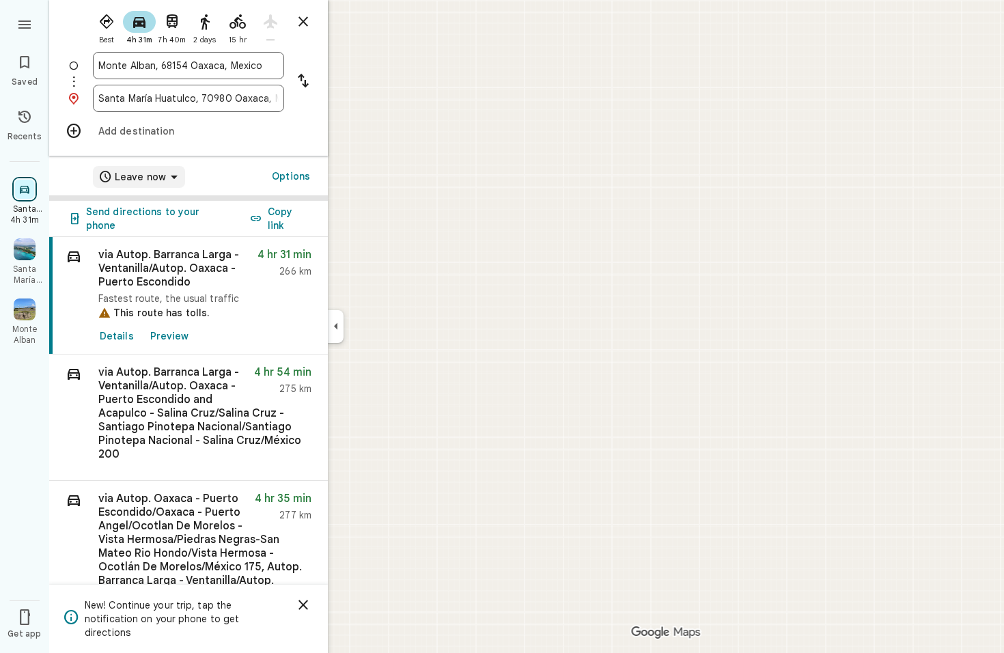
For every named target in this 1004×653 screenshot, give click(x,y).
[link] (188, 296)
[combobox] (188, 65)
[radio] (106, 26)
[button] (188, 418)
